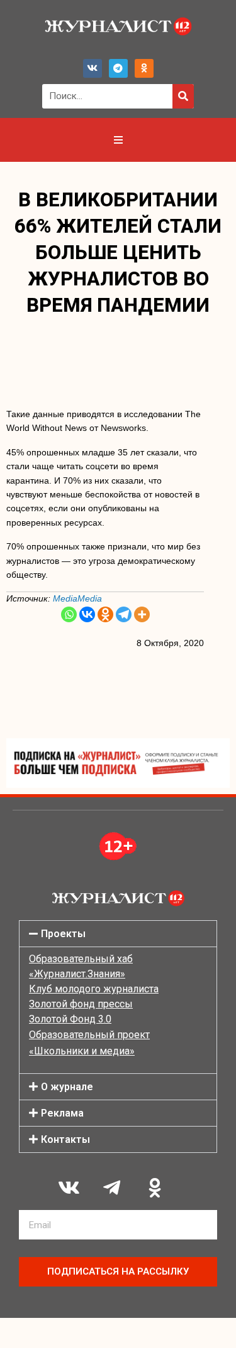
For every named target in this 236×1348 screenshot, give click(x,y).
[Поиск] (183, 96)
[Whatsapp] (69, 614)
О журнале (67, 1087)
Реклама (62, 1113)
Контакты (65, 1139)
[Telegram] (118, 68)
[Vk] (92, 68)
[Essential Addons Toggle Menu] (118, 140)
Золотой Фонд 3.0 (70, 1019)
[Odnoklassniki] (144, 68)
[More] (142, 614)
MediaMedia (77, 598)
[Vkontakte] (87, 614)
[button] (118, 934)
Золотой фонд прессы (81, 1004)
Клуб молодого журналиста (94, 989)
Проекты (63, 934)
